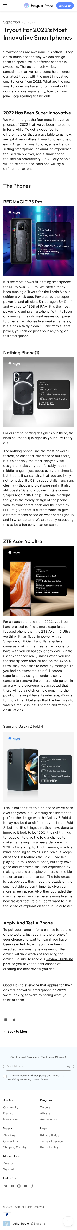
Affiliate (45, 1113)
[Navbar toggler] (5, 5)
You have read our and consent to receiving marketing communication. (36, 1077)
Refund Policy (49, 1147)
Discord (8, 1113)
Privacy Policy (49, 1135)
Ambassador (48, 1119)
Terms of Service (51, 1141)
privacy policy (38, 1075)
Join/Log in (65, 5)
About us (9, 1135)
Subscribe (69, 1067)
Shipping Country (15, 1147)
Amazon (8, 1163)
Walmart (8, 1169)
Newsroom (10, 1119)
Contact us (10, 1141)
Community (10, 1107)
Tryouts (45, 1107)
